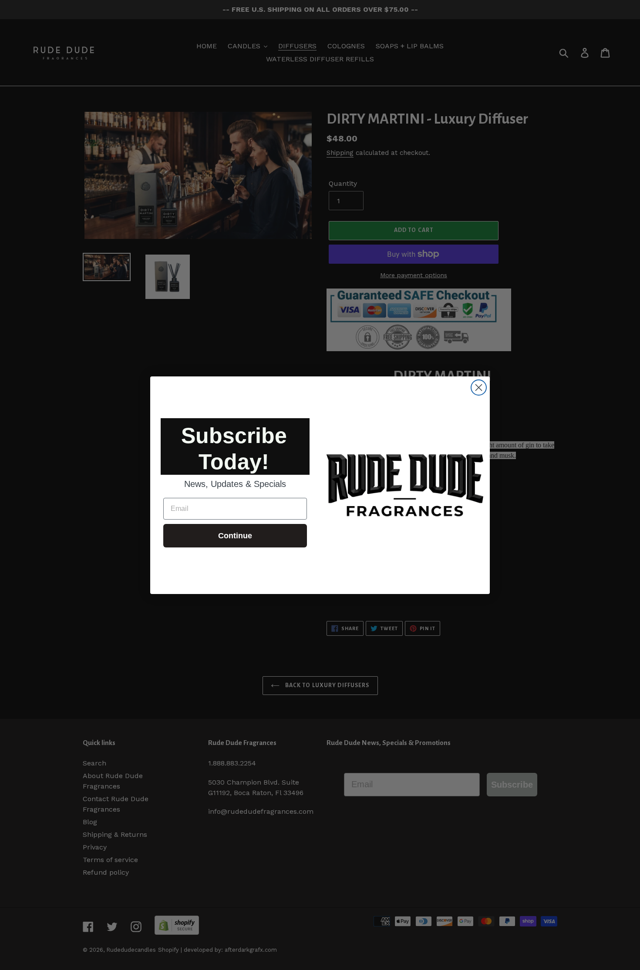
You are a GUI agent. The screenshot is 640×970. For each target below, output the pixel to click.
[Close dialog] (478, 387)
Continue (235, 535)
